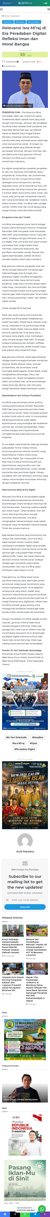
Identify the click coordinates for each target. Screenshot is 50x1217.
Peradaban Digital (25, 749)
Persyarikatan (34, 22)
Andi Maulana (11, 62)
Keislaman (20, 22)
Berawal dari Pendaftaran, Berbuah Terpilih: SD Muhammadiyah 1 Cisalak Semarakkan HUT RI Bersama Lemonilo (36, 947)
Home (6, 16)
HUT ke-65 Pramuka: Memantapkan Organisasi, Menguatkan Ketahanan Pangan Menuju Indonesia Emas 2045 (24, 1096)
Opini (34, 743)
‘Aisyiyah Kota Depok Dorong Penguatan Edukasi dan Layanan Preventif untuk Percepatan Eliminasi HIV (13, 984)
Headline (38, 737)
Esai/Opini (15, 16)
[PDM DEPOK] (25, 3)
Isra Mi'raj (19, 743)
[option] (25, 1087)
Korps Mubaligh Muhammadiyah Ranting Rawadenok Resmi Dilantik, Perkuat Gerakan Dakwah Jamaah (12, 946)
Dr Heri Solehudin (17, 737)
